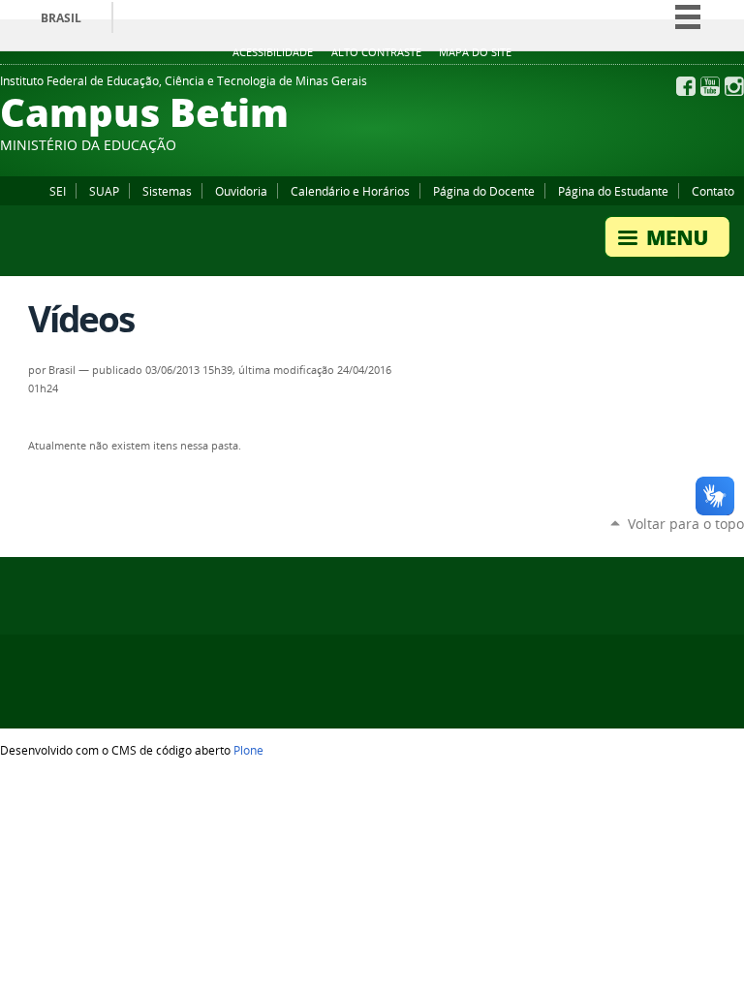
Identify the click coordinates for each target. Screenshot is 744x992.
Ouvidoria (241, 191)
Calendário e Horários (350, 191)
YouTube (710, 86)
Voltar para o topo (686, 523)
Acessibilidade (272, 52)
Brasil (61, 18)
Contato (713, 191)
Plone (248, 750)
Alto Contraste (376, 52)
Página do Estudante (613, 191)
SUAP (104, 191)
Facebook (686, 86)
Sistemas (167, 191)
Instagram (734, 86)
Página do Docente (484, 191)
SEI (57, 191)
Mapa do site (475, 52)
